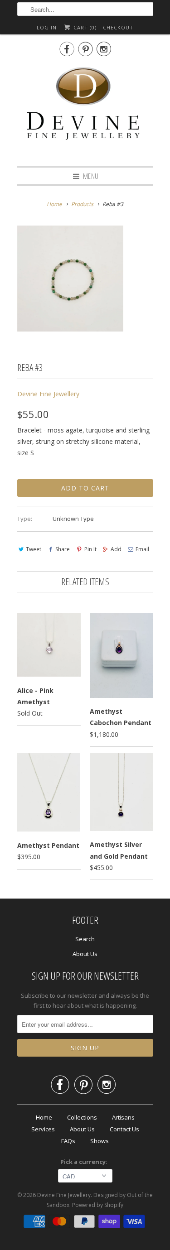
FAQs (68, 1141)
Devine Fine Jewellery (48, 393)
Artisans (123, 1117)
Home (44, 1117)
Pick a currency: (85, 1162)
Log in (47, 27)
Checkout (118, 27)
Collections (82, 1117)
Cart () (84, 27)
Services (43, 1129)
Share (62, 549)
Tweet (33, 549)
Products (82, 204)
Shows (99, 1141)
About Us (85, 954)
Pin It (90, 549)
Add (116, 549)
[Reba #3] (70, 279)
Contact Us (124, 1129)
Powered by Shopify (97, 1205)
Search (85, 939)
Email (142, 549)
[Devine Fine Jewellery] (85, 110)
